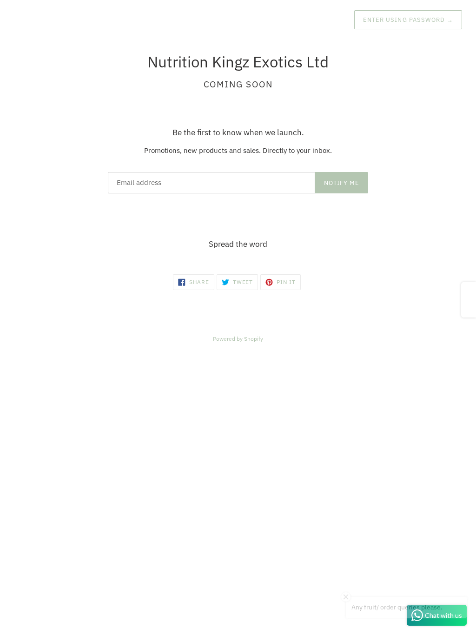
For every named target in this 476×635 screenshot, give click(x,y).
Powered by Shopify (238, 338)
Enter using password (408, 20)
